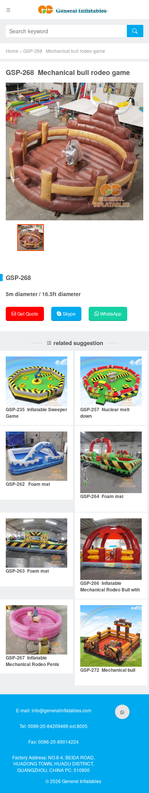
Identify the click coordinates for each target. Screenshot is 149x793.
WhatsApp (110, 313)
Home (12, 50)
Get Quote (27, 313)
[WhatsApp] (122, 712)
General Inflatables (81, 781)
